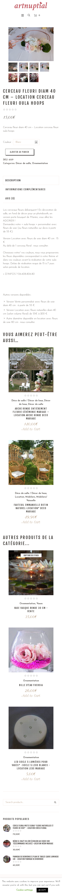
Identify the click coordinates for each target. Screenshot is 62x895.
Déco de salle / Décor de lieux (27, 401)
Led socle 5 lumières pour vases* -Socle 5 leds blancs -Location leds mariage (31, 765)
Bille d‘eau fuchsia (31, 685)
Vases (40, 604)
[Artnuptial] (31, 6)
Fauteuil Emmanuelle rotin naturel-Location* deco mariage (31, 508)
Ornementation (40, 163)
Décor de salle (23, 163)
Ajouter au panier (19, 152)
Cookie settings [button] (24, 890)
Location (19, 497)
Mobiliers (30, 497)
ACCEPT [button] (42, 890)
